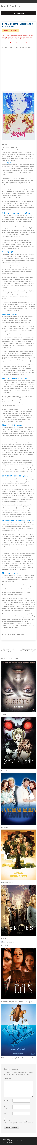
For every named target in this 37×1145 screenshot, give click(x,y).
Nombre (6, 1100)
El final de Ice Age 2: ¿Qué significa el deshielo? (17, 1058)
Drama (22, 634)
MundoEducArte (10, 6)
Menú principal (20, 13)
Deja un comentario (27, 47)
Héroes (3, 939)
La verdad (4, 827)
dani (17, 47)
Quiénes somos (6, 1139)
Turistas (3, 715)
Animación (12, 634)
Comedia (18, 634)
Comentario (7, 1078)
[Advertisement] (18, 69)
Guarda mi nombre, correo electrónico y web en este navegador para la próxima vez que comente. (18, 1122)
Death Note (5, 771)
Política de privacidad (8, 1142)
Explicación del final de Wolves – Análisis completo (28, 651)
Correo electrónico (7, 1108)
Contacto (21, 1141)
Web (5, 1113)
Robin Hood (5, 945)
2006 (5, 634)
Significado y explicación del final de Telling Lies (17, 1002)
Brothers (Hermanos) (8, 882)
